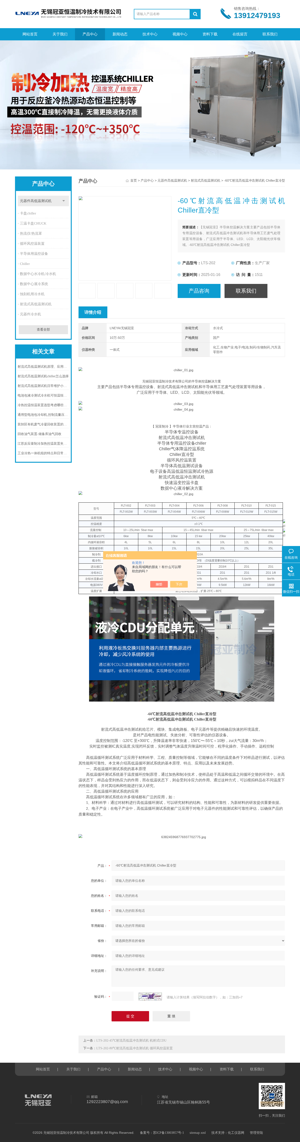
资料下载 (210, 34)
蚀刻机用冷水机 (32, 294)
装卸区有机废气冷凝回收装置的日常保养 (43, 424)
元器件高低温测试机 (36, 201)
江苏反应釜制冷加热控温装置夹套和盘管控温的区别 (43, 443)
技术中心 (150, 34)
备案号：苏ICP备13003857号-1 (162, 1132)
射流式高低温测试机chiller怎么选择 (43, 376)
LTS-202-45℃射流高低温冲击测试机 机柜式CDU (131, 1040)
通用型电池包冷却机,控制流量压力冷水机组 (43, 414)
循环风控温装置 (32, 243)
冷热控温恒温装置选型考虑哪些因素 (43, 405)
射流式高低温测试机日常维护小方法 (43, 386)
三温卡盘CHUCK (33, 223)
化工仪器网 (236, 1132)
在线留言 (240, 34)
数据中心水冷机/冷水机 (38, 274)
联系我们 (270, 34)
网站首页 (30, 34)
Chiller (25, 264)
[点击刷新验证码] (150, 997)
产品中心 (90, 34)
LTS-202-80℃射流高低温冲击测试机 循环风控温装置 (134, 1048)
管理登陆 (256, 1132)
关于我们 (60, 34)
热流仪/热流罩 (31, 233)
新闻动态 (120, 34)
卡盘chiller (28, 213)
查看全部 (43, 329)
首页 (133, 180)
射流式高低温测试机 (36, 304)
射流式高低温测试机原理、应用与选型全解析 (43, 366)
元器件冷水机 (30, 314)
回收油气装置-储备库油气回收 (39, 434)
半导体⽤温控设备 (34, 254)
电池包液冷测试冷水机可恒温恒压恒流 (43, 395)
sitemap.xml (198, 1132)
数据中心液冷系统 (34, 284)
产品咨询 (199, 291)
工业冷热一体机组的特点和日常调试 (43, 453)
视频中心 (180, 34)
